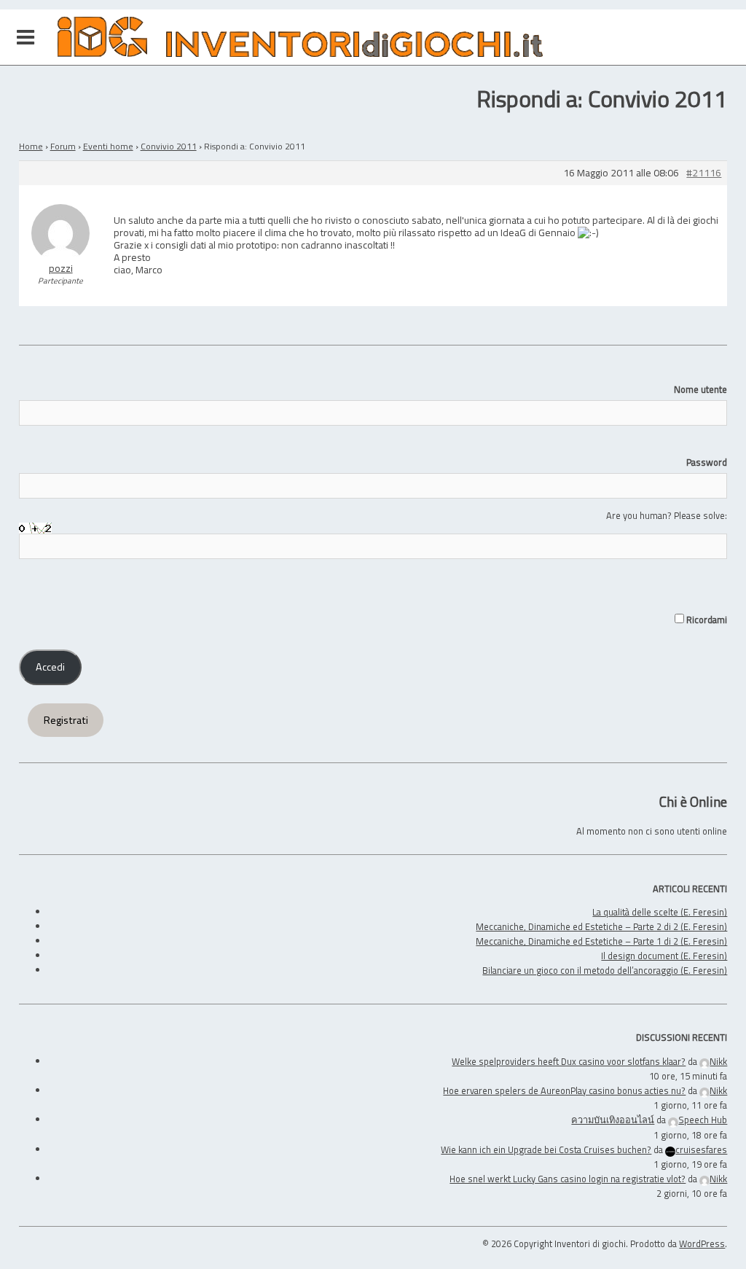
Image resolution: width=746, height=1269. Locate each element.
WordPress (702, 1243)
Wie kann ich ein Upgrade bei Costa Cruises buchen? (546, 1149)
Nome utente (700, 389)
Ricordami (705, 619)
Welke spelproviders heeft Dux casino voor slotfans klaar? (569, 1061)
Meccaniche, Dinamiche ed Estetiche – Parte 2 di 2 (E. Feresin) (601, 926)
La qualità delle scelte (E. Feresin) (659, 912)
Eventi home (108, 146)
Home (31, 146)
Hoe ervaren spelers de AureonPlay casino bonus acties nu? (564, 1090)
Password (706, 462)
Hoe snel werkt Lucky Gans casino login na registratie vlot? (567, 1178)
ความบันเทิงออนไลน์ (612, 1119)
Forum (63, 146)
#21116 (703, 173)
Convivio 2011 (169, 146)
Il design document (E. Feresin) (664, 955)
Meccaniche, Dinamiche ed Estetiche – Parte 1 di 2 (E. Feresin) (601, 941)
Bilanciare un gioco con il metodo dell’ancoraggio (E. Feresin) (604, 970)
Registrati (66, 720)
